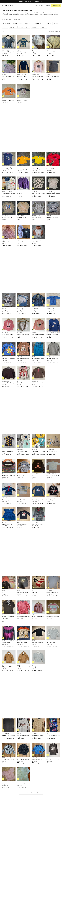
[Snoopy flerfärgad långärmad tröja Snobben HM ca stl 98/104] (23, 633)
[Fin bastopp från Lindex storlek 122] (53, 183)
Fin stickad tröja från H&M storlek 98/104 (52, 217)
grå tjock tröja (20, 475)
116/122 (48, 167)
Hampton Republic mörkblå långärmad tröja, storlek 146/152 (23, 524)
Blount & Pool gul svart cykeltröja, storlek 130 (8, 451)
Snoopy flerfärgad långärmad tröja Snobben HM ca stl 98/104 (23, 642)
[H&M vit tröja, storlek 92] (23, 725)
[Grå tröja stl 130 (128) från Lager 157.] (53, 349)
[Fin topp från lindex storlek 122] (9, 208)
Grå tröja (34, 667)
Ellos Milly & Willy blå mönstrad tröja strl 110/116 (37, 759)
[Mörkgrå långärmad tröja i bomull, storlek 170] (53, 750)
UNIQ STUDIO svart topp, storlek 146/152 (53, 76)
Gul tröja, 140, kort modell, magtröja (51, 52)
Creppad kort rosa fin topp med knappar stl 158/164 (7, 784)
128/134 (3, 240)
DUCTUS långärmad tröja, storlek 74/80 (53, 475)
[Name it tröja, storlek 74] (53, 300)
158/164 (18, 74)
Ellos (37, 757)
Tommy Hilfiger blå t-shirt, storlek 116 (7, 169)
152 (32, 590)
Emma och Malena (55, 332)
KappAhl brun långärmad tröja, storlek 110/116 (23, 358)
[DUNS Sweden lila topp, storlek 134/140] (9, 66)
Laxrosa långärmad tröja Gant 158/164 (23, 616)
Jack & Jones (8, 733)
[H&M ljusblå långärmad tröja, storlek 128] (53, 582)
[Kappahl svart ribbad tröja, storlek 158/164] (23, 66)
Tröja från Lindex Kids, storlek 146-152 (38, 642)
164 (17, 473)
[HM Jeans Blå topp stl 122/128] (9, 42)
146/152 (48, 74)
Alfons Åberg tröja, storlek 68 (7, 500)
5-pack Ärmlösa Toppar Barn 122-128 (8, 193)
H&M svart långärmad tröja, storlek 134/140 (22, 592)
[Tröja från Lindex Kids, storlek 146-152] (38, 633)
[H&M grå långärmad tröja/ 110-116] (38, 490)
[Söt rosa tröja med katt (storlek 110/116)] (38, 607)
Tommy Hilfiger (8, 167)
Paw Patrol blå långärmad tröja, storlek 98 (8, 358)
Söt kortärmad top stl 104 (22, 383)
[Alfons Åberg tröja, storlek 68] (9, 490)
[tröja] (38, 466)
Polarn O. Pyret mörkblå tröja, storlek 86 (52, 500)
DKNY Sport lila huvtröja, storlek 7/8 (8, 242)
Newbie (23, 215)
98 (2, 356)
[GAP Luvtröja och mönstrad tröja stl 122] (53, 441)
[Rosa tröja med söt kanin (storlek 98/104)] (38, 324)
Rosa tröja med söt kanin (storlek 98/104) (38, 334)
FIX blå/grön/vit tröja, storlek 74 (22, 500)
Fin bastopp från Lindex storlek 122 (52, 193)
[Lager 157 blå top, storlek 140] (9, 514)
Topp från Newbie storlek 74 (36, 217)
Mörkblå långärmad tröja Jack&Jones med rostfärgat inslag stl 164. (8, 735)
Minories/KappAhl (40, 240)
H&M (8, 50)
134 (2, 449)
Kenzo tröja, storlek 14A (8, 475)
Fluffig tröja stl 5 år (7, 667)
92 (32, 449)
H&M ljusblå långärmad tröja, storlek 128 (52, 592)
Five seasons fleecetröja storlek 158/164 (23, 784)
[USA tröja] (38, 582)
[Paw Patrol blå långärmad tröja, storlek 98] (9, 349)
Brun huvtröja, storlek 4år (23, 667)
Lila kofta (19, 193)
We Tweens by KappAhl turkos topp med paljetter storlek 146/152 (38, 358)
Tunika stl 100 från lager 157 (8, 383)
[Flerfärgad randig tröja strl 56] (53, 607)
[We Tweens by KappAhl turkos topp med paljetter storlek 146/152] (38, 349)
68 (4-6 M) (4, 498)
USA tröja (34, 592)
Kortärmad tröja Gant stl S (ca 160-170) (8, 616)
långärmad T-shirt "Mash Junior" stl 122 (8, 100)
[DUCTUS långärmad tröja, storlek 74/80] (53, 466)
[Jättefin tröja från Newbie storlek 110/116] (23, 208)
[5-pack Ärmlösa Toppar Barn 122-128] (9, 183)
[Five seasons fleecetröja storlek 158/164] (23, 774)
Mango (36, 308)
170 (2, 614)
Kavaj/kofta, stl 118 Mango (37, 310)
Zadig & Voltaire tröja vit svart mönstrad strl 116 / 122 (8, 759)
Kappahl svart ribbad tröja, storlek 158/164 (22, 76)
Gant (6, 614)
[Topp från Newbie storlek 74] (38, 208)
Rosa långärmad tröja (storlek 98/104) (37, 76)
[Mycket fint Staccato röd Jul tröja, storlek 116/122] (53, 159)
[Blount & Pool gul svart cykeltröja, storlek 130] (9, 441)
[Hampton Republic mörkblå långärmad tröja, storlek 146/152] (23, 514)
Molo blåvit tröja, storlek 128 (23, 52)
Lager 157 (51, 356)
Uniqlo (23, 240)
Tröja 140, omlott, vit (37, 52)
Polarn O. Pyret (52, 498)
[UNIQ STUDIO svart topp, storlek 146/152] (53, 66)
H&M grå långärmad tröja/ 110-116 (38, 500)
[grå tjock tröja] (23, 466)
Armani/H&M (9, 191)
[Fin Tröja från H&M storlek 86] (9, 300)
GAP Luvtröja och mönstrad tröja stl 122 (52, 451)
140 (32, 50)
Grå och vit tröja (50, 642)
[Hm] (9, 582)
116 (2, 167)
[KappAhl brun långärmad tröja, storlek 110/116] (23, 349)
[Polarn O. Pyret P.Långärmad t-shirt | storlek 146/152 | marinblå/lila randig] (9, 633)
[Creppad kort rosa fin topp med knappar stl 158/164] (9, 774)
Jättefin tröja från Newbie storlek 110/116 (23, 217)
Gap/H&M (51, 449)
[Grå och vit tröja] (53, 633)
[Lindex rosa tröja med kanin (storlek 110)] (9, 324)
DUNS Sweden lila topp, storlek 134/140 (8, 76)
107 (37, 792)
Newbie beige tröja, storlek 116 (37, 735)
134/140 (4, 74)
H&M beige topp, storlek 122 (23, 334)
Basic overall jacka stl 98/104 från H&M (37, 383)
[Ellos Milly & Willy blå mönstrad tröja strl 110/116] (38, 750)
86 (2, 308)
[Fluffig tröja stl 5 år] (9, 657)
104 (17, 381)
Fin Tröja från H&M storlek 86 (7, 310)
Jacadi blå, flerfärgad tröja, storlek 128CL (22, 100)
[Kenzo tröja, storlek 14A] (9, 466)
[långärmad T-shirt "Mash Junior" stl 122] (9, 91)
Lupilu (37, 74)
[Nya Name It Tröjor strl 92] (38, 441)
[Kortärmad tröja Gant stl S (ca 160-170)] (9, 607)
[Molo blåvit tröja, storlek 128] (23, 42)
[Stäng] (60, 1)
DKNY (8, 240)
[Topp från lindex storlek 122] (38, 183)
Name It (54, 308)
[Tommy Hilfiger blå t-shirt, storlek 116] (9, 159)
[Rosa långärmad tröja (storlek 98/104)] (38, 66)
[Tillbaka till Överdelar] (2, 20)
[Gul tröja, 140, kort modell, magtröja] (53, 42)
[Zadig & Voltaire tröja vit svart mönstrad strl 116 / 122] (9, 750)
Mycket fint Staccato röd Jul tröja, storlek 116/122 (53, 169)
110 (17, 167)
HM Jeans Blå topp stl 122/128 (8, 52)
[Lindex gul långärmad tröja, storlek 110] (38, 159)
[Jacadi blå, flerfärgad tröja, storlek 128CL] (23, 91)
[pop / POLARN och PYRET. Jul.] (38, 514)
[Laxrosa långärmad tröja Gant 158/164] (23, 607)
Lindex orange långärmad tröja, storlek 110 (23, 169)
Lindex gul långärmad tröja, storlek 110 (37, 169)
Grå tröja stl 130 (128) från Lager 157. (52, 358)
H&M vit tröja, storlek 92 (23, 735)
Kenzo (8, 473)
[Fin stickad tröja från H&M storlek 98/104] (53, 208)
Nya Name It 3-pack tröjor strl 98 (22, 451)
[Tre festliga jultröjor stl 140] (53, 725)
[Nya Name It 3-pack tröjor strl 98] (23, 441)
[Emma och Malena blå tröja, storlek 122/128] (53, 324)
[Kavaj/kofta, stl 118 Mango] (38, 300)
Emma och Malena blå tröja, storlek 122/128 (52, 334)
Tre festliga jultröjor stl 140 (52, 735)
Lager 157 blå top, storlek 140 (7, 524)
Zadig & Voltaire (10, 757)
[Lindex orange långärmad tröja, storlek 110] (23, 159)
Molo (18, 50)
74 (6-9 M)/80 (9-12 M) (51, 473)
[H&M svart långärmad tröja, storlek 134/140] (23, 582)
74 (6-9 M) (34, 215)
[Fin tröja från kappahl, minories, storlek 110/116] (38, 232)
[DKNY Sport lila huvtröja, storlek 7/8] (9, 232)
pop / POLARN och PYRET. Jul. (37, 524)
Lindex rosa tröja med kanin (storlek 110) (7, 334)
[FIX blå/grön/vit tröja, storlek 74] (23, 490)
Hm (2, 592)
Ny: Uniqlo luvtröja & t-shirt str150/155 (23, 242)
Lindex (21, 167)
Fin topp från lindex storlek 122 (7, 217)
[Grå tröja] (38, 657)
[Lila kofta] (23, 183)
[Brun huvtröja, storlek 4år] (23, 657)
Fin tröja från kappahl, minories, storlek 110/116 (38, 242)
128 (17, 98)
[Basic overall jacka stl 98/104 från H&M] (38, 373)
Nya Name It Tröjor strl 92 (38, 451)
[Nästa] (41, 792)
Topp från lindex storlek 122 (38, 193)
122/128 (3, 50)
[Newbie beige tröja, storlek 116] (38, 725)
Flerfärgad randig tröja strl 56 (52, 616)
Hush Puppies (37, 473)
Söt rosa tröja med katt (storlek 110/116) (38, 616)
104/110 (18, 665)
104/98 (33, 74)
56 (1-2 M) (48, 614)
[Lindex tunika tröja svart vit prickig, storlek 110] (23, 750)
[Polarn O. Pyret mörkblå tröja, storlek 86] (53, 490)
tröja (33, 475)
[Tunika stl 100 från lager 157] (9, 373)
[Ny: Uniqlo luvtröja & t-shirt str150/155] (23, 232)
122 (2, 98)
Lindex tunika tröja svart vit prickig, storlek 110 (23, 759)
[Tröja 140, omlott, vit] (38, 42)
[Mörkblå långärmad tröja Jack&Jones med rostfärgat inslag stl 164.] (9, 725)
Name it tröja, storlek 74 (52, 310)
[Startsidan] (9, 5)
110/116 (18, 215)
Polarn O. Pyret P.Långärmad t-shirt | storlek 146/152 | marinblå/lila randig (7, 642)
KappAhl (24, 74)
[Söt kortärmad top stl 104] (23, 373)
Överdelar (7, 19)
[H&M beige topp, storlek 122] (23, 324)
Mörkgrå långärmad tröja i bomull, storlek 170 (53, 759)
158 (32, 473)
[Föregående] (20, 792)
